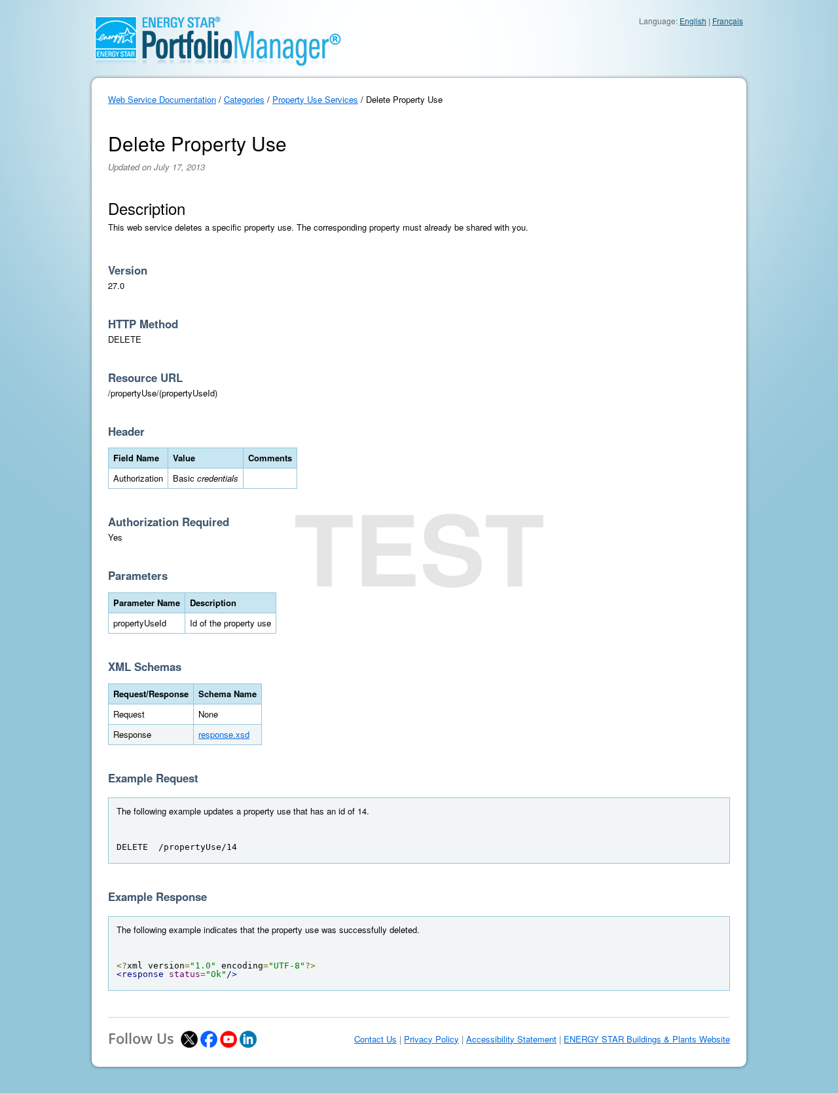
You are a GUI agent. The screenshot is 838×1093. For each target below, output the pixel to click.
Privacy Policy (431, 1039)
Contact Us (375, 1039)
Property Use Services (315, 99)
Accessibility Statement (511, 1039)
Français (727, 20)
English (693, 20)
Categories (244, 99)
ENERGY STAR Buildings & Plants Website (647, 1039)
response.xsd (223, 734)
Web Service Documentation (162, 99)
